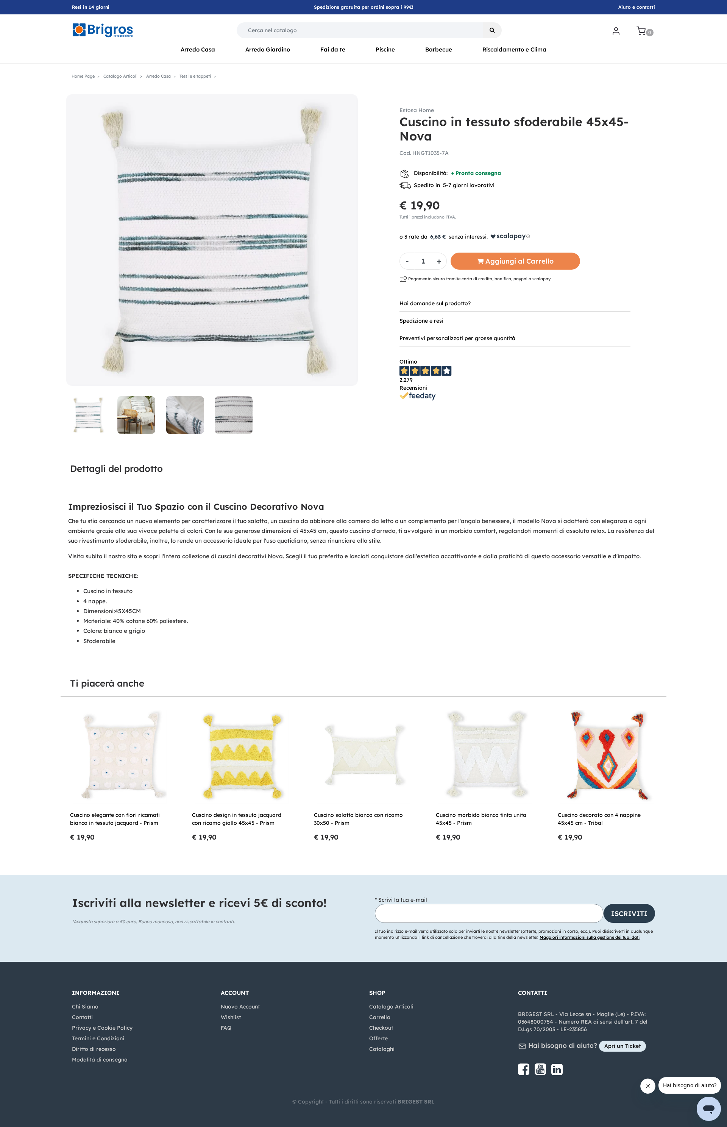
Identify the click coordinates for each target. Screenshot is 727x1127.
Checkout (381, 1027)
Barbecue (438, 49)
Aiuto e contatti (636, 7)
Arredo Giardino (267, 49)
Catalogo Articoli (391, 1006)
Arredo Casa (198, 49)
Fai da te (332, 49)
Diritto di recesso (94, 1049)
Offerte (378, 1038)
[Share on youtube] (541, 1072)
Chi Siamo (85, 1006)
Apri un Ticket (622, 1046)
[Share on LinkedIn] (557, 1072)
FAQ (226, 1027)
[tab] (514, 303)
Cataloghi (382, 1049)
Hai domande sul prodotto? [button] (435, 303)
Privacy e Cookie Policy (102, 1027)
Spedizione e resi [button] (421, 320)
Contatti (82, 1017)
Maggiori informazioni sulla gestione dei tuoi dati (590, 937)
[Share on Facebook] (524, 1072)
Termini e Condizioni (98, 1038)
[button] (492, 30)
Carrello (379, 1017)
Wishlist (231, 1017)
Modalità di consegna (100, 1059)
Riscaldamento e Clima (514, 49)
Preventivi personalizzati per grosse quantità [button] (457, 338)
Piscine (385, 49)
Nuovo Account (240, 1006)
